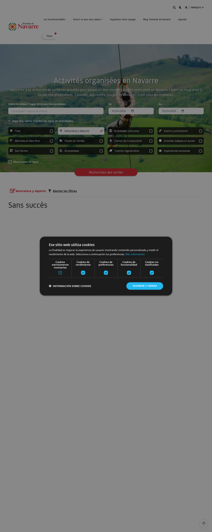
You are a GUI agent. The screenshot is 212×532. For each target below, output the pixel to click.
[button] (70, 285)
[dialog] (106, 266)
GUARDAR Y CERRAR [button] (145, 285)
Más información (135, 254)
